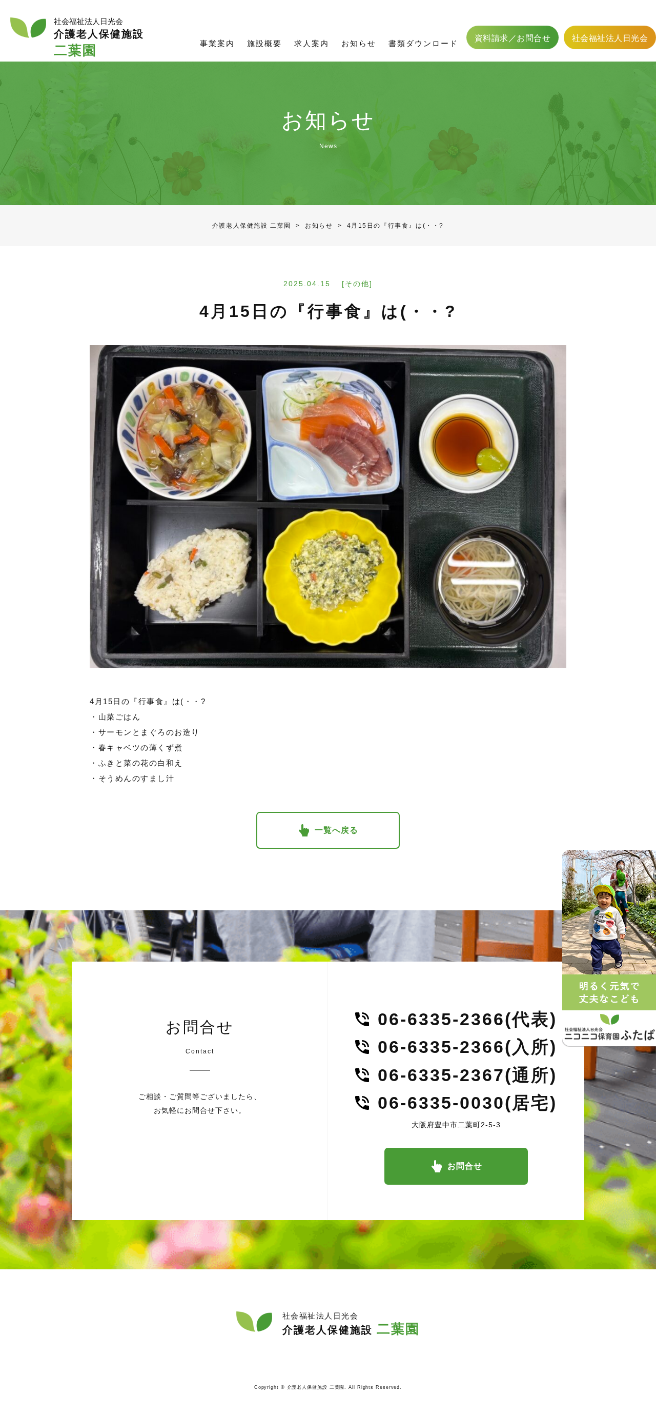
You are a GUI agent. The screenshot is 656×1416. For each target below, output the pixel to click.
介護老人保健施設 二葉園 (251, 225)
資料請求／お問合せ (513, 38)
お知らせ (312, 225)
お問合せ (464, 1166)
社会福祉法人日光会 (610, 38)
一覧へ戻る (336, 830)
